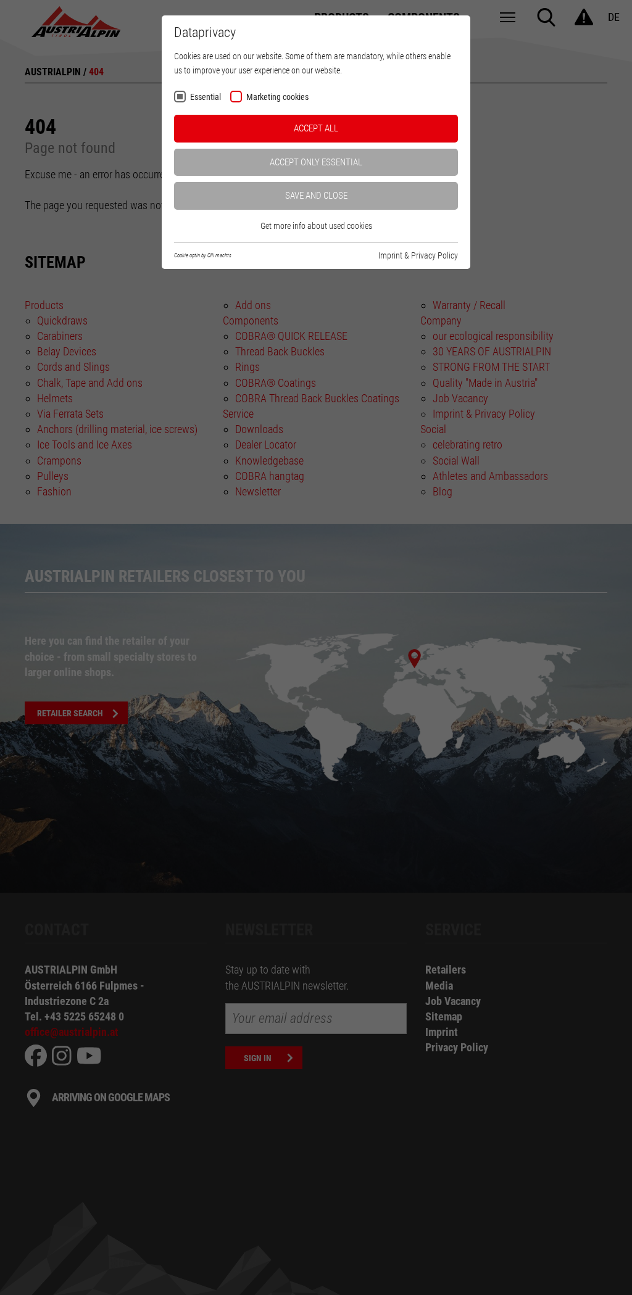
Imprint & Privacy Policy (418, 255)
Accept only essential (316, 162)
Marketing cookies (277, 97)
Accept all (316, 128)
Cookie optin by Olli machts (202, 255)
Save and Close (316, 195)
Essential (205, 97)
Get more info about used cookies (316, 226)
